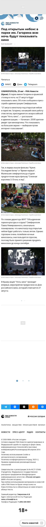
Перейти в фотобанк (35, 74)
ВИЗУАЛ (41, 425)
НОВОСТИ (5, 432)
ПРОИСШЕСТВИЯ (30, 425)
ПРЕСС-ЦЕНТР (19, 432)
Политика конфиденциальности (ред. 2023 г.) (19, 459)
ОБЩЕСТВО (17, 425)
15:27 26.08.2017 (6, 44)
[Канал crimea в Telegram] (5, 406)
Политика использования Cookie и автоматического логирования (15, 456)
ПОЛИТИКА (6, 425)
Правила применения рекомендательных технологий (18, 463)
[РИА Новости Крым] (9, 23)
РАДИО (30, 432)
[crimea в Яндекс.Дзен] (24, 406)
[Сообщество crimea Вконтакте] (14, 406)
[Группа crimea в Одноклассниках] (33, 406)
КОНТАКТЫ (40, 432)
